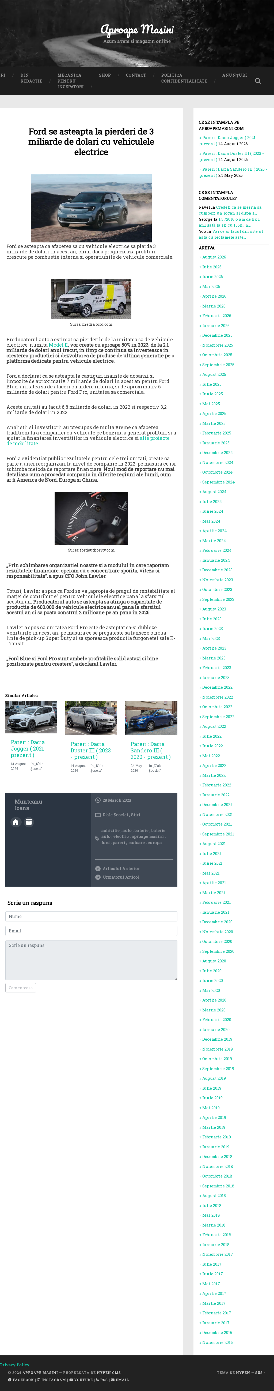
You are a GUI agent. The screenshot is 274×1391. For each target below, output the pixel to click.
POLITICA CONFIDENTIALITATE (184, 78)
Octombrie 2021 (217, 824)
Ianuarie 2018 (216, 1244)
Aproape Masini (40, 1372)
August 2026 (214, 257)
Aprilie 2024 (214, 530)
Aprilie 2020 (214, 1000)
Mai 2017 (211, 1283)
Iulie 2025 (212, 384)
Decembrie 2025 (217, 335)
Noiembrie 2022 (217, 697)
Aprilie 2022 (214, 765)
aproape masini (148, 836)
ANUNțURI (234, 75)
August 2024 (214, 491)
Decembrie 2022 (217, 687)
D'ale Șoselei (115, 814)
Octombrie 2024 (217, 472)
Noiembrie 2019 (217, 1049)
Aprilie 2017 (214, 1293)
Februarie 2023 (216, 667)
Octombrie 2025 (217, 354)
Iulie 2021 (211, 853)
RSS (103, 1380)
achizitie (110, 830)
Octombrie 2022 (217, 706)
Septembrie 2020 (218, 951)
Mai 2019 (211, 1107)
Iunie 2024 (212, 511)
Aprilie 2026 (214, 296)
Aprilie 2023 (214, 648)
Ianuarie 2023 (216, 677)
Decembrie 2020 (217, 921)
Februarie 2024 (217, 550)
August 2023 (214, 609)
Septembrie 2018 (218, 1185)
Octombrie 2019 (217, 1058)
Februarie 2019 (216, 1136)
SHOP (105, 75)
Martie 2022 (214, 775)
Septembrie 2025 (218, 364)
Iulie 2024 (212, 501)
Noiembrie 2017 (217, 1254)
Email (122, 1380)
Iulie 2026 (212, 266)
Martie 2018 (214, 1225)
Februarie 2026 (216, 315)
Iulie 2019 (211, 1088)
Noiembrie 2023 (217, 579)
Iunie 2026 (212, 276)
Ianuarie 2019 (215, 1146)
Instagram (53, 1380)
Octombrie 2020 (217, 941)
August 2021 (214, 843)
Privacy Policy (14, 1364)
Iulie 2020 (212, 970)
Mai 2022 (211, 755)
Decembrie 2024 (217, 452)
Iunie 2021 (212, 863)
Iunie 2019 (212, 1097)
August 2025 (214, 374)
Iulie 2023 (212, 618)
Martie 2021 (213, 892)
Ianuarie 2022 (216, 794)
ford (105, 842)
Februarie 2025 (216, 433)
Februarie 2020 (216, 1019)
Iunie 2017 (212, 1273)
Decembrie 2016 (217, 1332)
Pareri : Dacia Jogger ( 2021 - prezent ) (29, 748)
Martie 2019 (213, 1127)
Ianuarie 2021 (215, 912)
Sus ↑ (260, 1372)
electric (121, 836)
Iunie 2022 (212, 745)
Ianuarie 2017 (216, 1322)
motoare (136, 842)
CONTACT (136, 75)
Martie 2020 (214, 1010)
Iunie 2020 (212, 980)
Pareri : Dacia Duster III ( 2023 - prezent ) (91, 750)
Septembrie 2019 (218, 1068)
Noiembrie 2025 (217, 345)
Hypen (243, 1372)
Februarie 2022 (216, 785)
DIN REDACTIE (32, 78)
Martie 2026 (214, 306)
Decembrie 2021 (217, 804)
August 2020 (214, 960)
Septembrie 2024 (218, 482)
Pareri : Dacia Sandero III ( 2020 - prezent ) (151, 750)
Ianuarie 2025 (216, 442)
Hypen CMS (109, 1372)
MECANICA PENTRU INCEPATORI (71, 81)
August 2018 (214, 1195)
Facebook (23, 1380)
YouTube (83, 1380)
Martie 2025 (214, 423)
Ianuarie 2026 (216, 325)
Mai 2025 (211, 403)
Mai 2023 (211, 638)
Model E (58, 345)
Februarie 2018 (216, 1234)
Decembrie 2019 (217, 1039)
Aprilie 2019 (214, 1117)
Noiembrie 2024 (218, 462)
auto (127, 830)
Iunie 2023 (212, 628)
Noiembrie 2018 (217, 1166)
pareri (119, 842)
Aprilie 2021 (214, 882)
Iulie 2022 (212, 736)
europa (155, 842)
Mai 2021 (211, 873)
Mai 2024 (211, 521)
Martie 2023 (214, 658)
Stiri (135, 814)
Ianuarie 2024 (216, 560)
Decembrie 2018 (217, 1156)
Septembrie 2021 (218, 834)
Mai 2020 (211, 990)
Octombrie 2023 (217, 589)
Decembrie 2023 (217, 569)
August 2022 (214, 726)
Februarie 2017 (216, 1312)
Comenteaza (21, 987)
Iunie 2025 (212, 393)
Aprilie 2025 (214, 413)
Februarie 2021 (216, 902)
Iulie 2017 (212, 1264)
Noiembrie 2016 (217, 1342)
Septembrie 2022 (218, 716)
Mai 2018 (211, 1215)
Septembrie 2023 (218, 599)
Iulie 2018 (212, 1205)
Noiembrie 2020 (217, 931)
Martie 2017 (214, 1303)
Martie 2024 (214, 540)
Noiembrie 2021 (217, 814)
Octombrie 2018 (217, 1176)
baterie (142, 830)
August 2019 (214, 1078)
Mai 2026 (211, 286)
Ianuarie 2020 (216, 1029)
